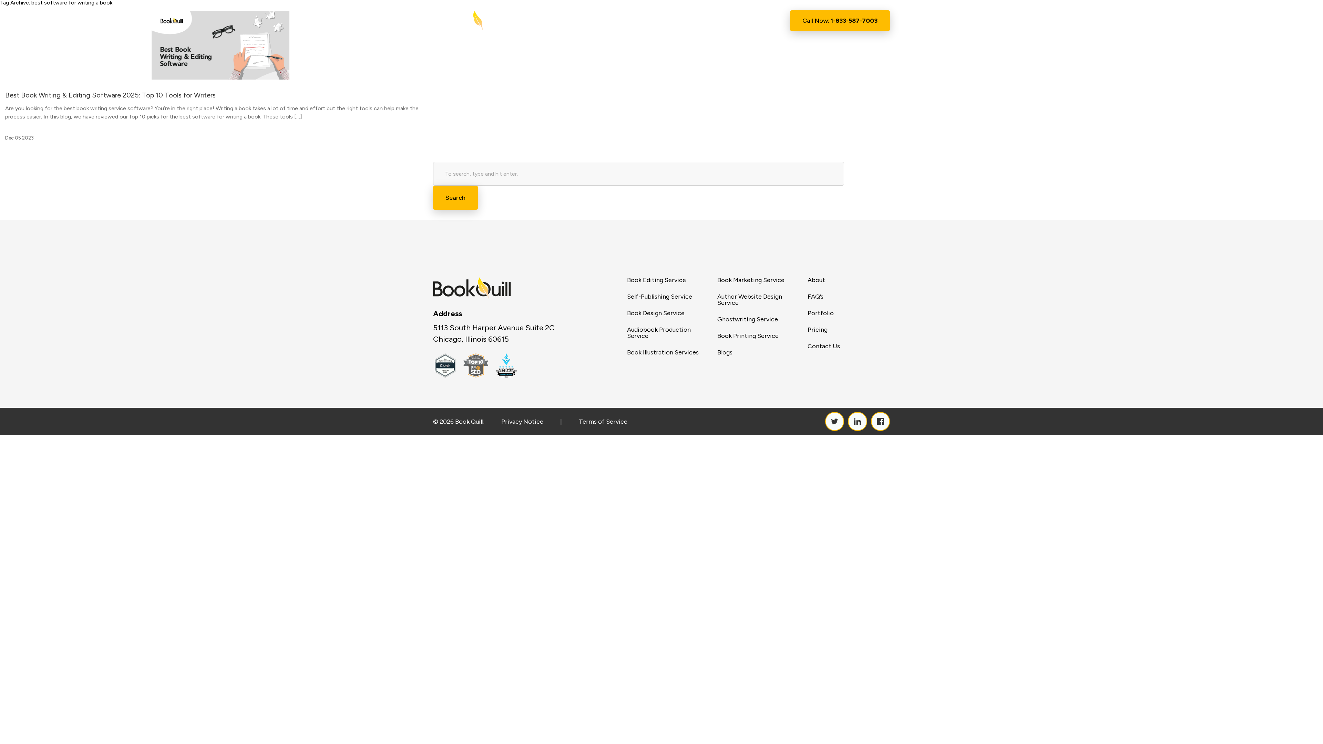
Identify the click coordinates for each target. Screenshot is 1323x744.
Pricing (818, 330)
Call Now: (840, 20)
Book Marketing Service (750, 280)
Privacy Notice (522, 421)
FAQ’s (815, 296)
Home (589, 20)
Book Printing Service (748, 336)
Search (455, 198)
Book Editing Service (656, 280)
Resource (701, 21)
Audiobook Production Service (659, 333)
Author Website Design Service (749, 299)
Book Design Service (656, 313)
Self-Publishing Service (659, 296)
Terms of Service (603, 421)
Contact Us (750, 20)
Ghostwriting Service (747, 319)
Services (655, 21)
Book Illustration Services (663, 352)
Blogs (724, 352)
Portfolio (821, 313)
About (620, 20)
